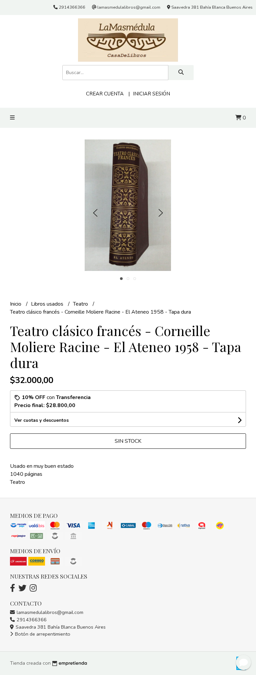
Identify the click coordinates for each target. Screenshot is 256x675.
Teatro (81, 304)
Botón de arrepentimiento (42, 634)
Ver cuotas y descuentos (41, 420)
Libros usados (48, 304)
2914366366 (31, 619)
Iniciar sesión (151, 93)
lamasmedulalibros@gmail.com (49, 612)
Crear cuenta (105, 93)
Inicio (16, 304)
